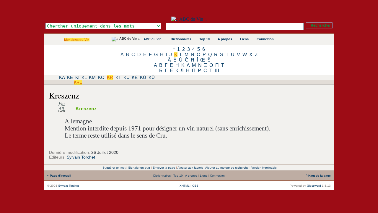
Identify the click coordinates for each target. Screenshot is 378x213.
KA (62, 77)
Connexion (265, 39)
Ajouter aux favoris (190, 167)
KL (84, 77)
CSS (195, 185)
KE (70, 77)
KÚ (143, 77)
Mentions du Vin (76, 39)
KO (101, 77)
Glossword (314, 185)
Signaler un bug (139, 167)
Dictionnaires (181, 39)
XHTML (185, 185)
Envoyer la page (164, 167)
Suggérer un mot (114, 167)
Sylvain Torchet (81, 157)
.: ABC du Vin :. (152, 39)
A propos (225, 39)
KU (126, 77)
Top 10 (204, 39)
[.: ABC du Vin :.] (189, 19)
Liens (244, 39)
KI (77, 77)
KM (92, 77)
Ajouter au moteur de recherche (227, 167)
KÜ (152, 77)
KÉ (135, 77)
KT (118, 77)
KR (110, 77)
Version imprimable (264, 167)
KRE (78, 82)
